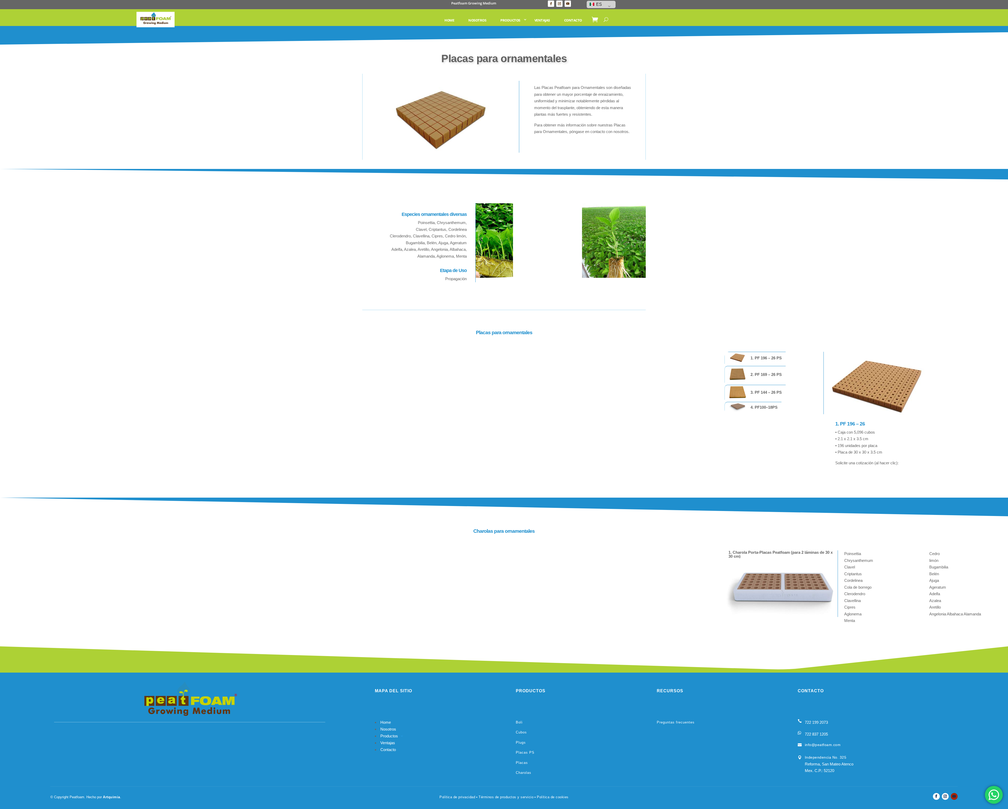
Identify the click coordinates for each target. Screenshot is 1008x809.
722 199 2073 (816, 722)
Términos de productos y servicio (506, 797)
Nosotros (477, 20)
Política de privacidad (457, 797)
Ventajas (542, 20)
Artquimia (111, 797)
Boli (519, 722)
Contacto (573, 20)
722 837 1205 (816, 734)
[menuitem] (755, 358)
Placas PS (525, 752)
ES (598, 4)
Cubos (521, 732)
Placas (522, 763)
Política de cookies (553, 797)
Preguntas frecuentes (676, 722)
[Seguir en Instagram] (559, 4)
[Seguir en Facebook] (551, 4)
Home (449, 20)
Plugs (521, 742)
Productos (510, 20)
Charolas (523, 773)
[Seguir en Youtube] (568, 4)
